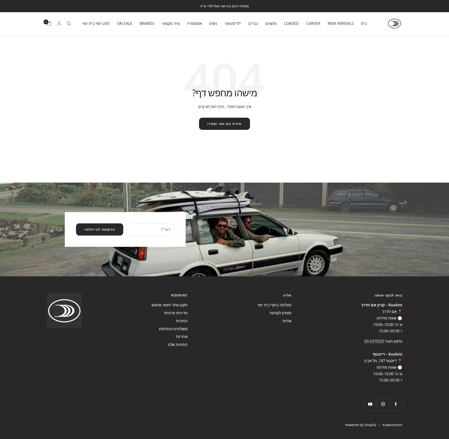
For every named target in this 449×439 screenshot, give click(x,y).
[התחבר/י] (59, 24)
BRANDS (147, 23)
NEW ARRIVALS (341, 23)
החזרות (182, 320)
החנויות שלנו (178, 344)
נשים (213, 23)
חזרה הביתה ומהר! (224, 123)
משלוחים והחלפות (173, 328)
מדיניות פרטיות (176, 312)
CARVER (313, 23)
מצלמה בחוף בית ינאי (274, 305)
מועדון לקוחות (280, 312)
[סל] (49, 23)
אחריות (182, 336)
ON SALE (124, 23)
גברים (253, 23)
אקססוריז (194, 23)
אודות (286, 320)
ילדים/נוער (232, 23)
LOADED (291, 23)
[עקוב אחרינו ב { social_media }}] (395, 404)
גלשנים (271, 23)
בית (364, 23)
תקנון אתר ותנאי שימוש (170, 305)
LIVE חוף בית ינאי (96, 23)
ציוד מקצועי (171, 23)
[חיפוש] (69, 23)
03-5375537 (374, 341)
